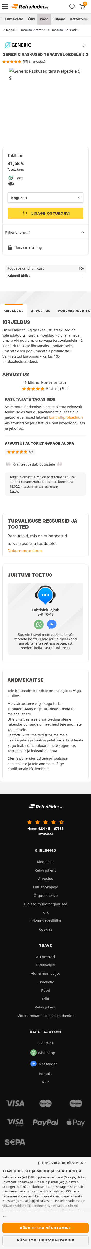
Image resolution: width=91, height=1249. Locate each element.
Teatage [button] (14, 491)
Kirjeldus (14, 311)
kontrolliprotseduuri (66, 417)
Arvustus (40, 311)
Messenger (47, 1063)
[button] (41, 486)
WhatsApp (46, 1052)
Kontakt (45, 1073)
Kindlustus (45, 861)
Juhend (59, 19)
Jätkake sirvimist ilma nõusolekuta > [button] (62, 1163)
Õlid (31, 19)
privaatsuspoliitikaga (47, 740)
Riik (45, 912)
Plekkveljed (45, 964)
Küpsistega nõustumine (45, 1228)
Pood (44, 19)
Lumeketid (14, 19)
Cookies (45, 929)
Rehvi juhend (46, 870)
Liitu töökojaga (45, 886)
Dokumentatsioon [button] (25, 550)
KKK (45, 1082)
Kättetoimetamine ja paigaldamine (45, 1015)
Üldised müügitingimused (45, 903)
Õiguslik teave (46, 895)
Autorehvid (45, 956)
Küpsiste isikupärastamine (45, 1240)
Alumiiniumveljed (45, 973)
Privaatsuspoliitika (45, 920)
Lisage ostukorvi (50, 213)
